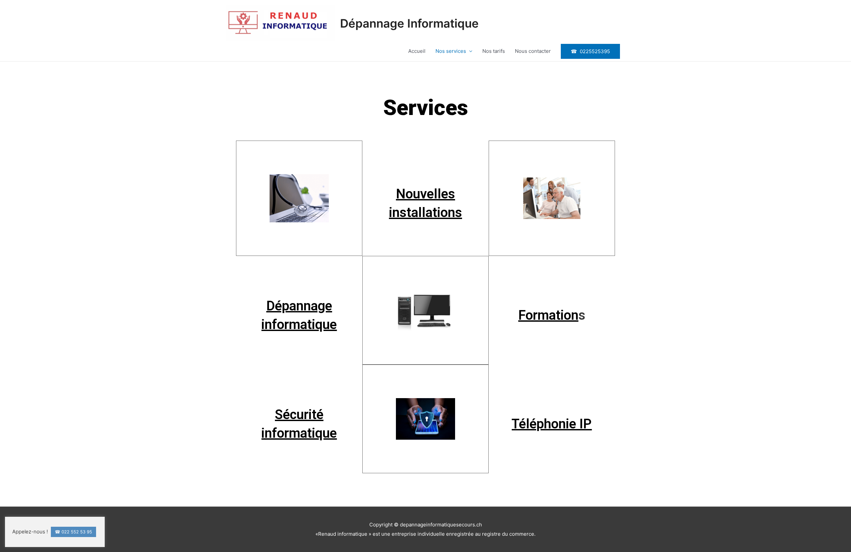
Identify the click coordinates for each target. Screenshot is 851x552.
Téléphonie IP (552, 424)
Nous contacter (533, 51)
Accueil (417, 51)
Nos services (450, 51)
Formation (548, 315)
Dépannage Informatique (409, 23)
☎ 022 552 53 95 (73, 531)
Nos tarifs (493, 51)
